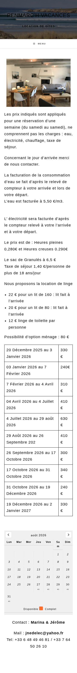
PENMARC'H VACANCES (38, 15)
